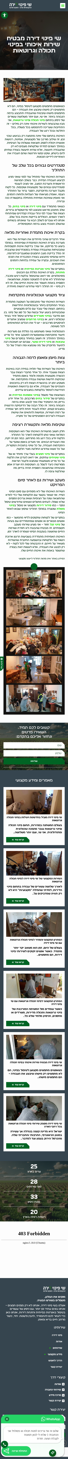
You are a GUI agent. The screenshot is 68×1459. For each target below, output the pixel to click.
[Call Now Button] (4, 1444)
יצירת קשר (56, 1367)
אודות (59, 1341)
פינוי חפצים (43, 454)
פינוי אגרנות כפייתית (37, 269)
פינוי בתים (19, 206)
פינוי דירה (35, 206)
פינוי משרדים (42, 315)
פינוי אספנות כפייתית (25, 395)
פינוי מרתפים (34, 319)
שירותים (57, 1348)
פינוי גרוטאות (21, 120)
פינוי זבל (55, 524)
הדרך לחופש (55, 1360)
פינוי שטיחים (57, 457)
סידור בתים (43, 398)
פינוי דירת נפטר (41, 341)
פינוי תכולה (38, 120)
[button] (4, 15)
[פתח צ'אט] (52, 1453)
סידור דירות (44, 505)
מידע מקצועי (55, 1354)
